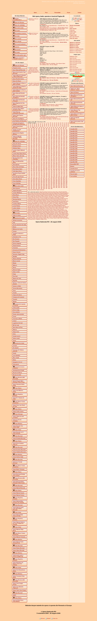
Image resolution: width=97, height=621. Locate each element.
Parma (54, 208)
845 (46, 180)
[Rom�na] (74, 18)
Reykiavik (52, 211)
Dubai (62, 198)
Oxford (41, 208)
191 (51, 134)
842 (39, 180)
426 (39, 151)
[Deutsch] (74, 19)
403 (61, 149)
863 (51, 181)
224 (54, 136)
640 (54, 166)
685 (46, 169)
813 (46, 178)
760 (34, 175)
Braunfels (38, 195)
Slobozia (30, 214)
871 (31, 183)
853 (66, 180)
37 (62, 124)
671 (51, 168)
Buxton (43, 196)
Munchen (34, 207)
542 (49, 159)
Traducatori (72, 30)
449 (56, 152)
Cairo (52, 196)
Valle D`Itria (30, 218)
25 (38, 124)
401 (56, 149)
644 (64, 166)
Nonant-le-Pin (52, 207)
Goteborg (63, 201)
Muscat (38, 207)
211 (61, 135)
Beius (58, 193)
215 (31, 136)
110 (49, 128)
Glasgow (52, 201)
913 (56, 185)
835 (61, 179)
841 (36, 180)
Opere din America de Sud (75, 70)
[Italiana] (80, 18)
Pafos (44, 208)
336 (54, 144)
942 (49, 187)
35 (58, 124)
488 (34, 155)
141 (46, 130)
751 (51, 173)
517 (66, 156)
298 (39, 142)
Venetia (51, 218)
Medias (37, 206)
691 (61, 169)
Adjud (40, 191)
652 (44, 167)
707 (61, 170)
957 (46, 188)
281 (36, 141)
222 (49, 136)
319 (51, 143)
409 (36, 150)
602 (39, 163)
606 (49, 163)
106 (39, 128)
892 (44, 184)
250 (39, 138)
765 (46, 175)
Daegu (46, 198)
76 (56, 126)
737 (56, 172)
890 (39, 184)
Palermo (48, 208)
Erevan (51, 199)
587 (41, 162)
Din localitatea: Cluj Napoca (46, 119)
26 (40, 124)
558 (49, 160)
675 (61, 168)
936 (34, 187)
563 (61, 160)
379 (41, 147)
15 (60, 122)
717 (46, 171)
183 (31, 134)
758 (29, 175)
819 (61, 178)
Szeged (37, 215)
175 (51, 133)
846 (49, 180)
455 (31, 153)
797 (46, 177)
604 (44, 163)
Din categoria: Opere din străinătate (47, 63)
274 (59, 139)
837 (66, 179)
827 (41, 179)
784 (54, 176)
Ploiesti (47, 210)
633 (36, 166)
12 (54, 122)
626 (59, 164)
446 (49, 152)
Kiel (33, 204)
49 (44, 125)
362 (39, 146)
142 (49, 130)
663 (31, 168)
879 (51, 183)
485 (66, 154)
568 (34, 161)
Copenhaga (30, 198)
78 (60, 126)
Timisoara (30, 216)
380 (44, 147)
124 (44, 129)
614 (29, 164)
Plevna (44, 210)
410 (39, 150)
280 (34, 141)
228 (64, 136)
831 (51, 179)
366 (49, 146)
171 (41, 133)
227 (61, 136)
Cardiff (66, 196)
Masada (29, 206)
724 (64, 171)
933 (66, 186)
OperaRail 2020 (61, 40)
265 (36, 139)
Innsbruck (46, 203)
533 (66, 158)
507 (41, 156)
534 (29, 159)
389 (66, 147)
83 (29, 127)
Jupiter (59, 203)
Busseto (36, 196)
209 (56, 135)
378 (39, 147)
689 (56, 169)
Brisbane (46, 195)
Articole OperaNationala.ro (51, 25)
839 (31, 180)
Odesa (56, 207)
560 (54, 160)
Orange (66, 207)
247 (31, 138)
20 (29, 124)
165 (66, 132)
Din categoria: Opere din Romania (48, 77)
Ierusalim (42, 203)
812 (44, 178)
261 (66, 138)
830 (49, 179)
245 (66, 137)
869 (66, 181)
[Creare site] (80, 81)
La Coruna (42, 204)
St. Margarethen (50, 214)
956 (44, 188)
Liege (49, 204)
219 (41, 136)
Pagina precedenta (32, 189)
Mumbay (30, 207)
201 (36, 135)
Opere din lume (73, 58)
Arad (48, 191)
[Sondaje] (77, 77)
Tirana (34, 216)
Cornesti (35, 198)
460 (44, 153)
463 (51, 153)
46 (38, 125)
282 (39, 141)
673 (56, 168)
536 (34, 159)
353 (56, 145)
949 (66, 187)
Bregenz (42, 195)
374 (29, 147)
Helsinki (65, 202)
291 (61, 141)
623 (51, 164)
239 (51, 137)
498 (59, 155)
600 (34, 163)
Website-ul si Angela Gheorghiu (76, 49)
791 (31, 177)
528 (54, 158)
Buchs (54, 195)
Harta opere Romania (74, 36)
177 (56, 133)
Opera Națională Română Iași (61, 116)
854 (29, 181)
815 (51, 178)
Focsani (64, 199)
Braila (64, 194)
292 (64, 141)
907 (41, 185)
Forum (68, 12)
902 (29, 185)
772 (64, 175)
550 (29, 160)
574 (49, 161)
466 (59, 153)
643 (61, 166)
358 (29, 146)
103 (31, 128)
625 (56, 164)
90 (44, 127)
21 (31, 124)
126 (49, 129)
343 (31, 145)
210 (59, 135)
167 (31, 133)
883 (61, 183)
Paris (51, 208)
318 (49, 143)
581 (66, 161)
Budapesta (63, 195)
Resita (48, 211)
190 (49, 134)
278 (29, 141)
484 (64, 154)
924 (44, 186)
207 (51, 135)
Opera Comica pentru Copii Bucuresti (77, 122)
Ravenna (41, 211)
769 (56, 175)
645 (66, 166)
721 (56, 171)
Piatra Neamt (36, 210)
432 (54, 151)
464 (54, 153)
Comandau (56, 197)
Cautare (71, 27)
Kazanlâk (30, 204)
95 (53, 127)
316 (44, 143)
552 (34, 160)
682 (39, 169)
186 (39, 134)
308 (64, 142)
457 (36, 153)
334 (49, 144)
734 (49, 172)
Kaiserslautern (65, 203)
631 (31, 166)
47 (40, 125)
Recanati (45, 211)
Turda (53, 216)
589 (46, 162)
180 (64, 133)
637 (46, 166)
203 (41, 135)
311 (31, 143)
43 (32, 125)
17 (64, 122)
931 (61, 186)
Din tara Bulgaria (53, 27)
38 (64, 124)
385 (56, 147)
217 (36, 136)
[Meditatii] (74, 73)
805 (66, 177)
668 (44, 168)
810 (39, 178)
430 (49, 151)
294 (29, 142)
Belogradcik (66, 193)
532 (64, 158)
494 (49, 155)
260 (64, 138)
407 (31, 150)
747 (41, 173)
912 (54, 185)
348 (44, 145)
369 (56, 146)
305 (56, 142)
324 (64, 143)
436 (64, 151)
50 (46, 125)
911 (51, 185)
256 (54, 138)
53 (52, 125)
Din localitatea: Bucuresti (45, 93)
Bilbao (43, 194)
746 (39, 173)
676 (64, 168)
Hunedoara (35, 203)
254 (49, 138)
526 (49, 158)
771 (61, 175)
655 (51, 167)
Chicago (33, 197)
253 (46, 138)
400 (54, 149)
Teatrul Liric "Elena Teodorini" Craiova (75, 89)
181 (66, 133)
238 (49, 137)
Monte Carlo (61, 206)
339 (61, 144)
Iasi (38, 203)
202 (39, 135)
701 (46, 170)
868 (64, 181)
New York (45, 207)
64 (32, 126)
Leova (46, 204)
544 (54, 159)
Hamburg (41, 202)
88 (40, 127)
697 (36, 170)
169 (36, 133)
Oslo (32, 208)
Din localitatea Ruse (44, 27)
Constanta (61, 197)
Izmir (53, 203)
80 (64, 126)
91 (46, 127)
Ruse (62, 211)
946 (59, 187)
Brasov (29, 195)
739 (61, 172)
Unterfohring (60, 216)
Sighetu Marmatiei (50, 213)
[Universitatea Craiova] (77, 80)
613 (66, 163)
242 (59, 137)
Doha (52, 198)
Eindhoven (44, 199)
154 (39, 132)
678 (29, 169)
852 (64, 180)
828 (44, 179)
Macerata (52, 205)
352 (54, 145)
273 (56, 139)
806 (29, 178)
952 (34, 188)
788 (64, 176)
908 (44, 185)
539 (41, 159)
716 (44, 171)
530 (59, 158)
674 (59, 168)
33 (54, 124)
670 (49, 168)
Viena (63, 218)
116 (63, 128)
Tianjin (66, 215)
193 (56, 134)
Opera (35, 12)
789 (66, 176)
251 (41, 138)
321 (56, 143)
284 (44, 141)
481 (56, 154)
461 (46, 153)
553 (36, 160)
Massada (34, 206)
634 (39, 166)
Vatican (41, 218)
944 (54, 187)
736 (54, 172)
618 (39, 164)
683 (41, 169)
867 (61, 181)
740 (64, 172)
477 (46, 154)
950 (29, 188)
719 (51, 171)
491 (41, 155)
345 (36, 145)
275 (61, 139)
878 (49, 183)
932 (64, 186)
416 (54, 150)
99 (61, 127)
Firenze (60, 199)
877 (46, 183)
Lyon (43, 205)
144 (54, 130)
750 (49, 173)
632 (34, 166)
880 (54, 183)
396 (44, 149)
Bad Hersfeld (62, 191)
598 (29, 163)
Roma (56, 211)
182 (29, 134)
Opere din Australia (74, 67)
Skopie (63, 213)
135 (31, 130)
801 (56, 177)
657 (56, 167)
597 (66, 162)
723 (61, 171)
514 (59, 156)
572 (44, 161)
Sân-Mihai (66, 211)
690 (59, 169)
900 (64, 184)
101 (66, 127)
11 (52, 122)
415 (51, 150)
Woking (67, 218)
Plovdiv (51, 210)
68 (40, 126)
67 (38, 126)
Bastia (44, 193)
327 (31, 144)
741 (66, 172)
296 (34, 142)
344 (34, 145)
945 (56, 187)
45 (36, 125)
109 (46, 128)
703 (51, 170)
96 (55, 127)
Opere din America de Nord (76, 69)
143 (51, 130)
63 (31, 126)
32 (52, 124)
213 (66, 135)
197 (66, 134)
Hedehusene (55, 202)
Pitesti (41, 210)
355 (61, 145)
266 (39, 139)
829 (46, 179)
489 (36, 155)
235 (41, 137)
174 (49, 133)
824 (34, 179)
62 (29, 126)
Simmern (57, 213)
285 (46, 141)
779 (41, 176)
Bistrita (46, 194)
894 (49, 184)
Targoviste (46, 215)
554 (39, 160)
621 (46, 164)
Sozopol (45, 214)
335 (51, 144)
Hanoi (47, 202)
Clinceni (41, 197)
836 (64, 179)
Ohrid (60, 207)
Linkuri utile (72, 33)
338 (59, 144)
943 (51, 187)
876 (44, 183)
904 (34, 185)
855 (31, 181)
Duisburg (66, 198)
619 (41, 164)
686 (49, 169)
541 (46, 159)
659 (61, 167)
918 (29, 186)
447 (51, 152)
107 (41, 128)
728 (34, 172)
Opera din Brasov (75, 92)
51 (48, 125)
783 (51, 176)
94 (51, 127)
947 (61, 187)
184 (34, 134)
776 (34, 176)
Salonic (29, 212)
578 (59, 161)
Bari (42, 193)
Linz (51, 204)
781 (46, 176)
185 (36, 134)
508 (44, 156)
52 (50, 125)
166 (29, 133)
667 (41, 168)
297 (36, 142)
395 (41, 149)
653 (46, 167)
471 (31, 154)
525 (46, 158)
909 (46, 185)
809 (36, 178)
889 (36, 184)
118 (29, 129)
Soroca (41, 214)
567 (31, 161)
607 (51, 163)
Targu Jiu (50, 215)
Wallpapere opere (73, 56)
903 (31, 185)
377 (36, 147)
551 (31, 160)
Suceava (30, 215)
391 (31, 149)
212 (64, 135)
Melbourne (41, 206)
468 (64, 153)
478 (49, 154)
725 (66, 171)
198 (29, 135)
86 (36, 127)
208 (54, 135)
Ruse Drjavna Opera (60, 63)
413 (46, 150)
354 (59, 145)
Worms (34, 219)
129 (56, 129)
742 (29, 173)
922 (39, 186)
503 (31, 156)
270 (49, 139)
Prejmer (62, 210)
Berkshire (34, 194)
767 (51, 175)
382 (49, 147)
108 (44, 128)
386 (59, 147)
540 (44, 159)
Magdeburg (59, 205)
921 (36, 186)
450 (59, 152)
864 (54, 181)
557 (46, 160)
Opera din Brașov (59, 104)
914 (59, 185)
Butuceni (40, 196)
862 (49, 181)
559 (51, 160)
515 (61, 156)
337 (56, 144)
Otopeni (35, 208)
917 (66, 185)
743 (31, 173)
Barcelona (38, 193)
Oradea (62, 207)
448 (54, 152)
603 (41, 163)
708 (64, 170)
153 (36, 132)
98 (59, 127)
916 (64, 185)
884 (64, 183)
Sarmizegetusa (62, 212)
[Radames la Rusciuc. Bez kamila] (33, 20)
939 (41, 187)
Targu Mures (55, 215)
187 (41, 134)
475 (41, 154)
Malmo (63, 205)
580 (64, 161)
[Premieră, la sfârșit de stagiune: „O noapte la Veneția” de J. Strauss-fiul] (33, 98)
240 (54, 137)
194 (59, 134)
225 (56, 136)
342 (29, 145)
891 (41, 184)
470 (29, 154)
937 (36, 187)
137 (36, 130)
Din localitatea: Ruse (44, 64)
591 (51, 162)
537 (36, 159)
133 (66, 129)
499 (61, 155)
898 (59, 184)
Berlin (38, 194)
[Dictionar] (74, 81)
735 (51, 172)
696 (34, 170)
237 (46, 137)
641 (56, 166)
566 (29, 161)
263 (31, 139)
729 (36, 172)
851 (61, 180)
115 (61, 128)
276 (64, 139)
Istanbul (50, 203)
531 (61, 158)
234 (39, 137)
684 (44, 169)
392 (34, 149)
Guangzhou (36, 202)
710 (29, 171)
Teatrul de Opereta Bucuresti (75, 118)
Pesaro (57, 208)
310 (29, 143)
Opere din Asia (73, 66)
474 (39, 154)
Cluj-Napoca (51, 197)
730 (39, 172)
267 (41, 139)
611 (61, 163)
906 (39, 185)
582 (29, 162)
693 (66, 169)
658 (59, 167)
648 (34, 167)
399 (51, 149)
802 (59, 177)
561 (56, 160)
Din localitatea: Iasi (44, 80)
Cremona (43, 198)
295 (31, 142)
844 (44, 180)
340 (64, 144)
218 (39, 136)
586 (39, 162)
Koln (35, 204)
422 (29, 151)
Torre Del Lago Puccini (47, 216)
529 (56, 158)
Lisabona (54, 204)
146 (59, 130)
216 (34, 136)
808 (34, 178)
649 (36, 167)
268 (44, 139)
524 (44, 158)
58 (62, 125)
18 (66, 122)
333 (46, 144)
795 (41, 177)
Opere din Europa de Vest (75, 61)
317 (46, 143)
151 (31, 132)
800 (54, 177)
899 (61, 184)
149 (66, 130)
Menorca (46, 206)
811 (41, 178)
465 (56, 153)
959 (51, 188)
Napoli (41, 207)
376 (34, 147)
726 (29, 172)
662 (29, 168)
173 (46, 133)
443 (41, 152)
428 (44, 151)
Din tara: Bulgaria (53, 64)
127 (51, 129)
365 (46, 146)
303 (51, 142)
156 (44, 132)
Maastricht (47, 205)
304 (54, 142)
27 (42, 124)
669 (46, 168)
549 (66, 159)
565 (66, 160)
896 (54, 184)
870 (29, 183)
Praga (59, 210)
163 (61, 132)
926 (49, 186)
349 (46, 145)
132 (64, 129)
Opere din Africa (73, 64)
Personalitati (57, 12)
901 (66, 184)
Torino (37, 216)
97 (57, 127)
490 (39, 155)
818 (59, 178)
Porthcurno (55, 210)
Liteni (58, 204)
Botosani (60, 194)
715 (41, 171)
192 (54, 134)
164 (64, 132)
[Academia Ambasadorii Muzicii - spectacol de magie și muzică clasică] (33, 85)
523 (41, 158)
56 (58, 125)
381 (46, 147)
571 (41, 161)
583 (31, 162)
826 (39, 179)
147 (61, 130)
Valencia (65, 216)
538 (39, 159)
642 (59, 166)
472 (34, 154)
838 (29, 180)
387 (61, 147)
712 (34, 171)
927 (51, 186)
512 (54, 156)
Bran (67, 194)
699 (41, 170)
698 (39, 170)
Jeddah (56, 203)
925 (46, 186)
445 (46, 152)
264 (34, 139)
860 (44, 181)
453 (66, 152)
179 (61, 133)
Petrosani (61, 208)
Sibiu (45, 213)
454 (29, 153)
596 (64, 162)
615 (31, 164)
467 (61, 153)
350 (49, 145)
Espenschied (56, 199)
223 (51, 136)
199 (31, 135)
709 (66, 170)
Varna (34, 218)
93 (49, 127)
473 (36, 154)
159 (51, 132)
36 (60, 124)
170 (39, 133)
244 (64, 137)
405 (66, 149)
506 (39, 156)
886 (29, 184)
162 (59, 132)
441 (36, 152)
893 (46, 184)
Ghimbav (45, 201)
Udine (56, 216)
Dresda (59, 198)
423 (31, 151)
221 (46, 136)
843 (41, 180)
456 (34, 153)
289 (56, 141)
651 (41, 167)
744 (34, 173)
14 (58, 122)
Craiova (38, 198)
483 (61, 154)
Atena (54, 191)
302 (49, 142)
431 (51, 151)
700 (44, 170)
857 (36, 181)
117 (66, 128)
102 (29, 128)
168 (34, 133)
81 (66, 126)
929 (56, 186)
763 (41, 175)
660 (64, 167)
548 (64, 159)
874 (39, 183)
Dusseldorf (30, 199)
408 (34, 150)
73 (50, 126)
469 (66, 153)
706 (59, 170)
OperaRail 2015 (61, 25)
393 (36, 149)
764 (44, 175)
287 (51, 141)
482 (59, 154)
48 (42, 125)
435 (61, 151)
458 (39, 153)
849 (56, 180)
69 (42, 126)
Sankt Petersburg (46, 212)
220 (44, 136)
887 (31, 184)
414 (49, 150)
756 (64, 173)
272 (54, 139)
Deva (49, 198)
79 (62, 126)
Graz (32, 202)
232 (34, 137)
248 (34, 138)
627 (61, 164)
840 (34, 180)
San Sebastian (39, 212)
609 (56, 163)
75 (54, 126)
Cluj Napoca (46, 197)
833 (56, 179)
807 (31, 178)
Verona (55, 218)
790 (29, 177)
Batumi (47, 193)
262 (29, 139)
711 (31, 171)
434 (59, 151)
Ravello (37, 211)
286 (49, 141)
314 (39, 143)
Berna (40, 194)
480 (54, 154)
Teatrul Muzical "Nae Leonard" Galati (75, 111)
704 (54, 170)
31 (50, 124)
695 (31, 170)
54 (54, 125)
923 (41, 186)
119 (31, 129)
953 (36, 188)
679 (31, 169)
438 (29, 152)
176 (54, 133)
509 (46, 156)
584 (34, 162)
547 (61, 159)
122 (39, 129)
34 (56, 124)
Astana (51, 191)
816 (54, 178)
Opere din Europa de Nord (75, 63)
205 (46, 135)
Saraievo (56, 212)
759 (31, 175)
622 (49, 164)
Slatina (66, 213)
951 (31, 188)
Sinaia (60, 213)
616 (34, 164)
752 (54, 173)
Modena (57, 206)
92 (47, 127)
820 (64, 178)
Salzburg (33, 212)
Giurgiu (48, 201)
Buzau (46, 196)
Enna (48, 199)
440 (34, 152)
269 (46, 139)
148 (64, 130)
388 (64, 147)
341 (66, 144)
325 (66, 143)
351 (51, 145)
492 (44, 155)
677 (66, 168)
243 (61, 137)
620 (44, 164)
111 (51, 128)
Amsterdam (44, 191)
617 (36, 164)
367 (51, 146)
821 (66, 178)
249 (36, 138)
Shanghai (41, 213)
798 (49, 177)
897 (56, 184)
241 (56, 137)
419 (61, 150)
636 (44, 166)
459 (41, 153)
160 (54, 132)
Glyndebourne (57, 201)
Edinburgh (39, 199)
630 (29, 166)
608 (54, 163)
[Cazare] (82, 73)
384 (54, 147)
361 (36, 146)
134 (29, 130)
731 (41, 172)
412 (44, 150)
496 (54, 155)
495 (51, 155)
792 (34, 177)
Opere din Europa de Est (75, 59)
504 (34, 156)
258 (59, 138)
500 (64, 155)
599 (31, 163)
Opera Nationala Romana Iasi (76, 99)
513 (56, 156)
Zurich (45, 219)
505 (36, 156)
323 (61, 143)
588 (44, 162)
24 (36, 124)
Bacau (57, 191)
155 (41, 132)
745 (36, 173)
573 (46, 161)
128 (54, 129)
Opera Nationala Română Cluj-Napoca (48, 117)
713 (36, 171)
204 (44, 135)
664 (34, 168)
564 (64, 160)
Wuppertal (38, 219)
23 (34, 124)
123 (41, 129)
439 (31, 152)
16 (62, 122)
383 (51, 147)
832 (54, 179)
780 (44, 176)
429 (46, 151)
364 (44, 146)
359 (31, 146)
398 (49, 149)
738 (59, 172)
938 (39, 187)
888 (34, 184)
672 (54, 168)
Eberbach (35, 199)
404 (64, 149)
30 (48, 124)
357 (66, 145)
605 (46, 163)
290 (59, 141)
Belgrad (61, 193)
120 (34, 129)
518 (29, 158)
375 (31, 147)
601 (36, 163)
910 (49, 185)
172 (44, 133)
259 (61, 138)
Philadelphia (30, 210)
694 (29, 170)
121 (36, 129)
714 (39, 171)
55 (56, 125)
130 (59, 129)
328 (34, 144)
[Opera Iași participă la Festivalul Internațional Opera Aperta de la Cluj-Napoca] (33, 112)
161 (56, 132)
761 (36, 175)
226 (59, 136)
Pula (66, 210)
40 (68, 124)
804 (64, 177)
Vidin (61, 218)
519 (31, 158)
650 (39, 167)
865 (56, 181)
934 (29, 187)
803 (61, 177)
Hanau (44, 202)
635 (41, 166)
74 (52, 126)
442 (39, 152)
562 (59, 160)
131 (61, 129)
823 (31, 179)
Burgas (32, 196)
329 (36, 144)
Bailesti (32, 193)
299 (41, 142)
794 (39, 177)
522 (39, 158)
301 (46, 142)
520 (34, 158)
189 (46, 134)
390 (29, 149)
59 (64, 125)
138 (39, 130)
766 (49, 175)
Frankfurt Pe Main (32, 201)
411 (41, 150)
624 (54, 164)
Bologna (50, 194)
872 (34, 183)
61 (68, 125)
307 (61, 142)
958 (49, 188)
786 (59, 176)
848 (54, 180)
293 (66, 141)
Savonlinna (32, 213)
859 (41, 181)
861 (46, 181)
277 (66, 139)
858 (39, 181)
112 (54, 128)
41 (29, 125)
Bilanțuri (47, 41)
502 (29, 156)
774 (29, 176)
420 (64, 150)
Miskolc (53, 206)
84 (31, 127)
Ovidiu (38, 208)
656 (54, 167)
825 (36, 179)
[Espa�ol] (77, 21)
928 (54, 186)
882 (59, 183)
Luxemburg (36, 205)
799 (51, 177)
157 (46, 132)
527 (51, 158)
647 (31, 167)
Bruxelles (51, 195)
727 (31, 172)
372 (64, 146)
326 (29, 144)
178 (59, 133)
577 (56, 161)
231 (31, 137)
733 (46, 172)
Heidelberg (61, 202)
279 (31, 141)
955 (41, 188)
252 (44, 138)
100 (64, 127)
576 (54, 161)
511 (51, 156)
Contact (79, 12)
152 (34, 132)
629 (66, 164)
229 (66, 136)
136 (34, 130)
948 (64, 187)
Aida (48, 26)
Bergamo (30, 194)
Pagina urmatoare (40, 189)
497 (56, 155)
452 (64, 152)
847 (51, 180)
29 (46, 124)
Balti (35, 193)
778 (39, 176)
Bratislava (33, 195)
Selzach (37, 213)
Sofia (33, 214)
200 (34, 135)
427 (41, 151)
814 (49, 178)
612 (64, 163)
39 (66, 124)
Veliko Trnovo (47, 218)
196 (64, 134)
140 (44, 130)
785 (56, 176)
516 (64, 156)
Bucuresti (58, 195)
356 (64, 145)
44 (34, 125)
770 (59, 175)
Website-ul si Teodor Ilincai (76, 52)
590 (49, 162)
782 (49, 176)
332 (44, 144)
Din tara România (55, 42)
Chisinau (37, 197)
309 (66, 142)
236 (44, 137)
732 (44, 172)
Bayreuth (51, 193)
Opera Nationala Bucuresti (77, 86)
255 (51, 138)
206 (49, 135)
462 (49, 153)
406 (29, 150)
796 (44, 177)
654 (49, 167)
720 (54, 171)
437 (66, 151)
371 (61, 146)
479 (51, 154)
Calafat (55, 196)
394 (39, 149)
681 (36, 169)
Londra (60, 204)
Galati (37, 201)
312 (34, 143)
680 (34, 169)
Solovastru (37, 214)
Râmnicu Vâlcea (31, 211)
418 (59, 150)
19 (68, 122)
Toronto (40, 216)
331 (41, 144)
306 (59, 142)
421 (66, 150)
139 (41, 130)
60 (66, 125)
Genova (40, 201)
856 (34, 181)
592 (54, 162)
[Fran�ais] (79, 19)
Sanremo (52, 212)
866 (59, 181)
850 (59, 180)
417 (56, 150)
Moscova (67, 206)
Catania (29, 197)
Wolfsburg (30, 219)
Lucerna (29, 205)
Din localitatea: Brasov (45, 105)
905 (36, 185)
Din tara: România (54, 80)
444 (44, 152)
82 (68, 126)
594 (59, 162)
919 (31, 186)
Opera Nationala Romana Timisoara (76, 103)
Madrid (55, 205)
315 (41, 143)
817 (56, 178)
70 (44, 126)
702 (49, 170)
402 (59, 149)
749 (46, 173)
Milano (49, 206)
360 (34, 146)
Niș (48, 207)
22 (32, 124)
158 (49, 132)
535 (31, 159)
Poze (46, 12)
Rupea (59, 211)
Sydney (33, 215)
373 (66, 146)
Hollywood (30, 203)
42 (31, 125)
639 (51, 166)
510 (49, 156)
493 (46, 155)
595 (61, 162)
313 (36, 143)
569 (36, 161)
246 (29, 138)
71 (46, 126)
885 (66, 183)
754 (59, 173)
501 (66, 155)
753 (56, 173)
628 (64, 164)
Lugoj (33, 205)
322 (59, 143)
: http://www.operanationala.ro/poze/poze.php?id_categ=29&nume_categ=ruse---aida (52, 29)
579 (61, 161)
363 (41, 146)
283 (41, 141)
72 (48, 126)
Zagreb (42, 219)
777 (36, 176)
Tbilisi (60, 215)
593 (56, 162)
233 (36, 137)
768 (54, 175)
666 (39, 168)
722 (59, 171)
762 (39, 175)
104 (34, 128)
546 (59, 159)
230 (29, 137)
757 (66, 173)
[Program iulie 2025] (33, 46)
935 (31, 187)
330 (39, 144)
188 (44, 134)
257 (56, 138)
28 (44, 124)
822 (29, 179)
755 (61, 173)
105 (36, 128)
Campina (59, 196)
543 (51, 159)
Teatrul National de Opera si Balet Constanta (77, 107)
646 (29, 167)
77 (58, 126)
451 (61, 152)
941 (46, 187)
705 (56, 170)
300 (44, 142)
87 (38, 127)
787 (61, 176)
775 (31, 176)
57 (60, 125)
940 (44, 187)
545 (56, 159)
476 (44, 154)
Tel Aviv (63, 215)
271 (51, 139)
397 (46, 149)
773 (66, 175)
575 (51, 161)
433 (56, 151)
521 (36, 158)
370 (59, 146)
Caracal (63, 196)
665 (36, 168)
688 (54, 169)
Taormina (41, 215)
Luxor (40, 205)
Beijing (55, 193)
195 (61, 134)
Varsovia (38, 218)
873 (36, 183)
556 (44, 160)
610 (59, 163)
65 (34, 126)
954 (39, 188)
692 (64, 169)
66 (36, 126)
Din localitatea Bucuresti (45, 42)
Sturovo (67, 214)
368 (54, 146)
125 (46, 129)
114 (59, 128)
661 (66, 167)
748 (44, 173)
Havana (51, 202)
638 (49, 166)
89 (42, 127)
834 (59, 179)
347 (41, 145)
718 (49, 171)
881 (56, 183)
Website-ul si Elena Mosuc (75, 50)
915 (61, 185)
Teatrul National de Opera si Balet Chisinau (77, 114)
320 (54, 143)
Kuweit (38, 204)
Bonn (54, 194)
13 (56, 122)
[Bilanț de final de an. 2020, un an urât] (33, 34)
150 (29, 132)
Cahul (49, 196)
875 (41, 183)
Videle (58, 218)
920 (34, 186)
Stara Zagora (57, 214)
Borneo (56, 194)
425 (36, 151)
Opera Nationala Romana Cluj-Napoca (76, 95)
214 (29, 136)
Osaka (29, 208)
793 (36, 177)
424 (34, 151)
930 (59, 186)
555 (41, 160)
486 (29, 155)
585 (36, 162)
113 (56, 128)
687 (51, 169)
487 (31, 155)
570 (39, 161)
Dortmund (55, 198)
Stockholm (62, 214)
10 (50, 122)
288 (54, 141)
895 (51, 184)
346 (39, 145)
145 (56, 130)
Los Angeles (65, 204)
